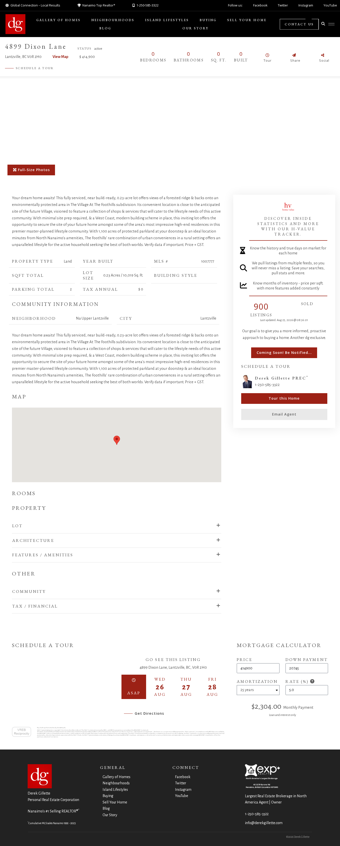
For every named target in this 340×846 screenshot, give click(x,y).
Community (29, 591)
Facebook (260, 5)
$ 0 (140, 289)
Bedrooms (153, 60)
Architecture (33, 540)
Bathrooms (189, 60)
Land (68, 261)
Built (241, 60)
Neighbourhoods (112, 20)
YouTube (330, 5)
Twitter (283, 5)
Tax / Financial (35, 606)
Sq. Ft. (219, 60)
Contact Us (299, 24)
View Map (60, 57)
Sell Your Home (247, 20)
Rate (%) (297, 681)
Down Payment (306, 659)
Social (324, 60)
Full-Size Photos (33, 169)
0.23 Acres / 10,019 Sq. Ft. (123, 275)
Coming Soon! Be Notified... (284, 352)
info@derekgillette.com (264, 823)
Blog (105, 28)
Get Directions (149, 713)
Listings (261, 315)
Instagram (305, 5)
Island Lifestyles (167, 20)
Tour (268, 60)
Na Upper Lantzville (92, 318)
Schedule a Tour (35, 68)
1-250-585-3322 (257, 814)
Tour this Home (284, 398)
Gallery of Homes (58, 20)
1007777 (207, 261)
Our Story (195, 28)
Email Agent (284, 414)
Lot (17, 525)
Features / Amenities (42, 555)
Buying (208, 20)
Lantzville (208, 318)
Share (295, 60)
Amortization (257, 681)
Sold (307, 303)
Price (244, 659)
